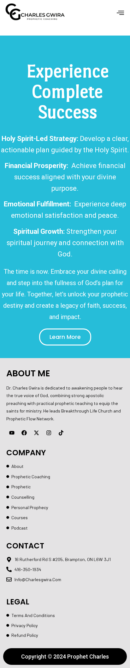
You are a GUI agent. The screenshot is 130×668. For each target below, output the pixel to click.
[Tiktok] (61, 432)
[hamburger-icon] (120, 13)
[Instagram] (48, 432)
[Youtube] (11, 432)
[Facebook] (24, 432)
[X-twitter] (36, 432)
